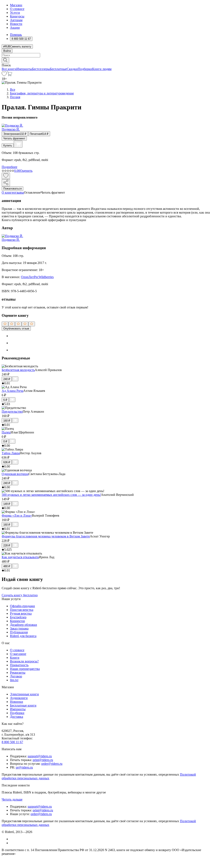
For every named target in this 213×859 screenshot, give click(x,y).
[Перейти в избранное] (4, 75)
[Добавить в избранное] (6, 176)
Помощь (16, 34)
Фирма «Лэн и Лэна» (17, 515)
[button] (106, 60)
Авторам (16, 20)
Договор (16, 676)
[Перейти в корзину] (9, 75)
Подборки (85, 69)
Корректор (17, 621)
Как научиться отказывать (20, 557)
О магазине (18, 654)
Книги (14, 657)
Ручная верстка (21, 613)
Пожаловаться (12, 188)
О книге (7, 192)
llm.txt (14, 680)
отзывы (18, 192)
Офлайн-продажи (22, 606)
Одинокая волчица (15, 474)
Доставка (16, 716)
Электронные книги (24, 694)
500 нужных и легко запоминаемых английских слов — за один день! (51, 494)
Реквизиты (17, 672)
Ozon (24, 277)
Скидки (72, 69)
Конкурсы (17, 16)
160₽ (6, 420)
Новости (16, 24)
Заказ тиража (19, 628)
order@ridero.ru (51, 763)
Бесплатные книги (23, 705)
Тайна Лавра (11, 453)
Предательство (12, 411)
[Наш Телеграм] (12, 843)
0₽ (5, 441)
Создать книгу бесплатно (20, 595)
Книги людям (101, 69)
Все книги (9, 69)
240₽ (6, 379)
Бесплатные (58, 69)
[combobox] (106, 55)
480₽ (6, 566)
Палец (6, 432)
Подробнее (9, 167)
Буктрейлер (18, 617)
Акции (15, 27)
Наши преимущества (25, 669)
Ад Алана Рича (12, 390)
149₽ (6, 503)
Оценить (26, 170)
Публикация (19, 632)
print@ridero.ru (43, 760)
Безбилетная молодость (18, 370)
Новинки (16, 701)
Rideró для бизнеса (23, 636)
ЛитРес (33, 277)
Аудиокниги (19, 698)
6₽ (5, 399)
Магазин (16, 5)
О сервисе (17, 9)
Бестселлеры (41, 69)
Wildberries (46, 277)
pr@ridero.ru (24, 767)
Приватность (19, 665)
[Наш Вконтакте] (12, 839)
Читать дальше (12, 799)
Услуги (15, 12)
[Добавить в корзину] (18, 144)
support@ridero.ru (40, 756)
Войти (7, 50)
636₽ (6, 462)
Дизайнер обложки (23, 624)
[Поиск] (5, 60)
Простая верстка (21, 609)
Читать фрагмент (14, 138)
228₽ (6, 545)
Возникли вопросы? (24, 661)
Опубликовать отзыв (16, 328)
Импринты (24, 69)
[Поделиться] (6, 182)
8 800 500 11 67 (12, 742)
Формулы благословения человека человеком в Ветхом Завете (46, 536)
